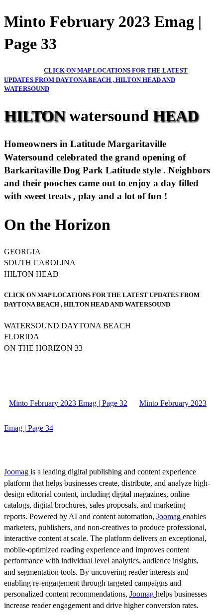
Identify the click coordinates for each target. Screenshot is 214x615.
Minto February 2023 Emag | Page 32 (68, 403)
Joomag (17, 471)
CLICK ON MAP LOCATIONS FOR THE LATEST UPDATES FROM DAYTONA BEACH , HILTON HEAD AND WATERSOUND (96, 79)
